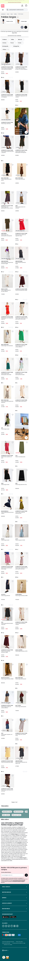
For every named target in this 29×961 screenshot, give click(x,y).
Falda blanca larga (6, 811)
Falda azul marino (16, 815)
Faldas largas (20, 14)
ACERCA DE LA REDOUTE (7, 903)
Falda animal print (18, 811)
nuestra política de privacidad (19, 880)
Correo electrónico (6, 872)
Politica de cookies (19, 941)
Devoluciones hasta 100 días (14, 2)
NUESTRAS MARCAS (6, 908)
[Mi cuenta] (22, 5)
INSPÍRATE (4, 897)
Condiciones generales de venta (8, 941)
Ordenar (4, 39)
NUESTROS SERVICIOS (6, 892)
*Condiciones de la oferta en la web (18, 943)
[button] (26, 5)
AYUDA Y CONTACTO (6, 886)
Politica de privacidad (6, 943)
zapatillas (19, 842)
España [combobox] (5, 950)
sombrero (8, 859)
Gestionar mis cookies (8, 944)
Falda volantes (6, 815)
